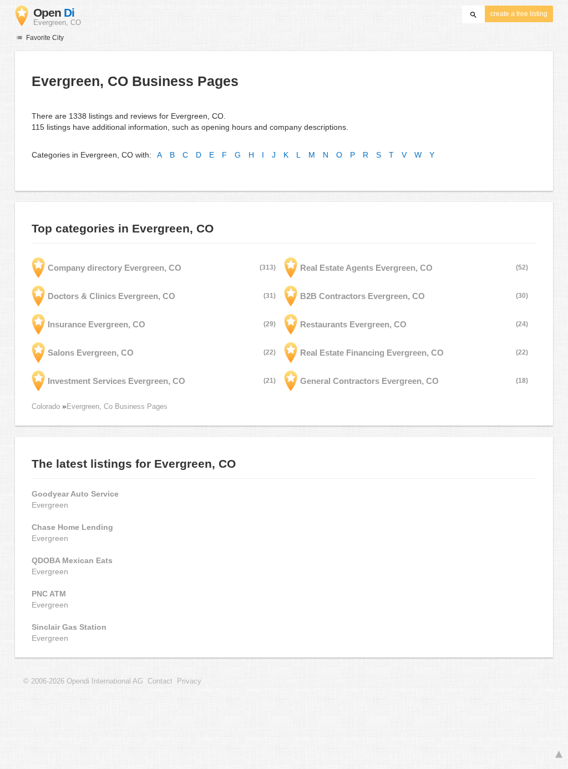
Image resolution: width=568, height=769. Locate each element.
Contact (160, 681)
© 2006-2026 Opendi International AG (83, 681)
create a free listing (518, 14)
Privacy (189, 681)
